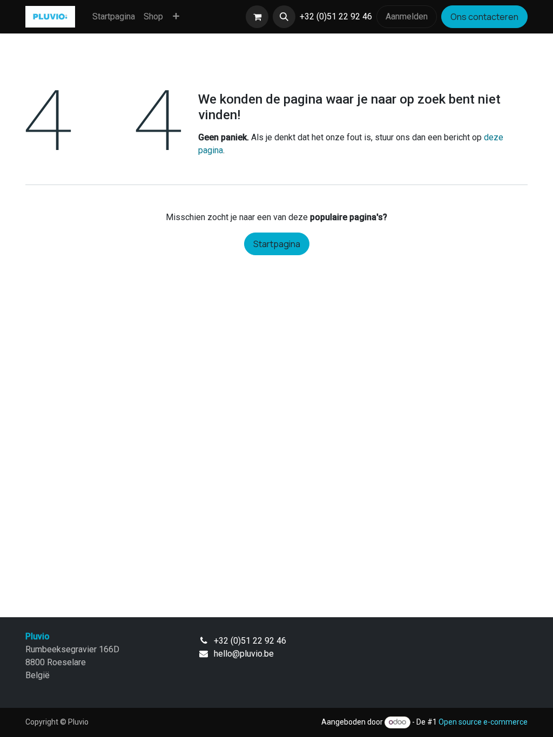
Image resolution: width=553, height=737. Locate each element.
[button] (284, 16)
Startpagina (276, 244)
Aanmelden (407, 16)
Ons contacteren (484, 17)
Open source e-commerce (483, 722)
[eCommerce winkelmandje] (257, 16)
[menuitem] (113, 17)
